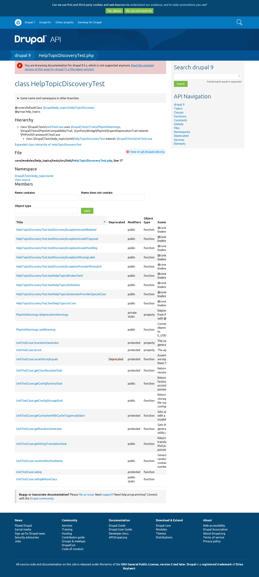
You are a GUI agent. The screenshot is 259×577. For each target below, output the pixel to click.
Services (179, 139)
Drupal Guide (117, 525)
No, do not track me (139, 10)
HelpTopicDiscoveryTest (89, 138)
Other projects (65, 22)
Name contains (25, 192)
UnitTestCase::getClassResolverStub (39, 370)
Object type (23, 205)
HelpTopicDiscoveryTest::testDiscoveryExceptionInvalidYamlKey (57, 248)
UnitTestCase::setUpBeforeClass (36, 479)
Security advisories (27, 537)
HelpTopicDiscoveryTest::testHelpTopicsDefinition (48, 285)
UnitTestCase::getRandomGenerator (39, 428)
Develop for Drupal (90, 22)
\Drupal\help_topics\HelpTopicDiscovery (68, 107)
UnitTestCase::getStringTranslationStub (41, 443)
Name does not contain (96, 192)
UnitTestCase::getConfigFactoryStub (39, 383)
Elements (180, 143)
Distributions (164, 537)
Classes (179, 112)
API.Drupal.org (118, 537)
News (18, 520)
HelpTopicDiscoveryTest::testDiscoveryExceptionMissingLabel (55, 257)
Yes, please (114, 10)
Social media (23, 529)
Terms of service (213, 537)
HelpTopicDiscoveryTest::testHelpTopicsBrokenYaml (49, 275)
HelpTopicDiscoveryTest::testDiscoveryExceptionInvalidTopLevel (57, 238)
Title (61, 222)
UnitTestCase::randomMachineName (39, 460)
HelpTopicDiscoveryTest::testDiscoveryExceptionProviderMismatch (59, 266)
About (207, 520)
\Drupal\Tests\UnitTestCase (134, 138)
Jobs (18, 541)
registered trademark (217, 564)
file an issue (86, 494)
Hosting (67, 533)
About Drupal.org (214, 533)
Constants (180, 120)
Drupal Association (215, 529)
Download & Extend (169, 520)
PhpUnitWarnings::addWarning (35, 329)
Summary (164, 222)
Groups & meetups (73, 541)
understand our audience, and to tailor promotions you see (168, 4)
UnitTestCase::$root (28, 350)
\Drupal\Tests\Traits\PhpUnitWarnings (95, 126)
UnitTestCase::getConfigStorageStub (39, 400)
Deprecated (181, 135)
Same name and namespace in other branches (49, 98)
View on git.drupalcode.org (147, 151)
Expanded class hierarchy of (48, 144)
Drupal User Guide (120, 529)
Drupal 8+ (45, 22)
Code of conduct (72, 549)
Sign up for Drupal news (30, 533)
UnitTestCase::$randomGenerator (37, 342)
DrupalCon (68, 545)
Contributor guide (73, 537)
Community (69, 520)
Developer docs (119, 533)
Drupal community (42, 498)
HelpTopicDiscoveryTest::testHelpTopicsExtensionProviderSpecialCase (61, 294)
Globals (179, 124)
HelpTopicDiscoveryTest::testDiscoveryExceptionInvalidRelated (56, 229)
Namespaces (182, 131)
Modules (161, 529)
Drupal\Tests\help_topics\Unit (34, 175)
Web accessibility (214, 525)
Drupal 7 (30, 22)
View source (22, 179)
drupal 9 (23, 55)
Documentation (119, 520)
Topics (178, 108)
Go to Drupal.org (18, 22)
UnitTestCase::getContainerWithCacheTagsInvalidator (50, 415)
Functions (180, 116)
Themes (161, 533)
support (107, 494)
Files (177, 128)
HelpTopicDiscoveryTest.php (66, 55)
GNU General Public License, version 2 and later (153, 564)
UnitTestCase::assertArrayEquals (37, 359)
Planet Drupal (23, 525)
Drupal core (163, 525)
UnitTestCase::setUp (29, 472)
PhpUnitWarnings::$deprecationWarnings (42, 314)
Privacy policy (212, 541)
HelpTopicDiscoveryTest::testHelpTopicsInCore (46, 303)
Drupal (191, 564)
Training (67, 529)
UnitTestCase (54, 126)
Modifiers (134, 222)
